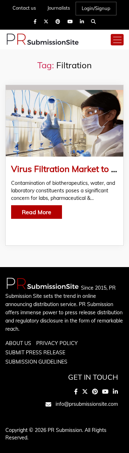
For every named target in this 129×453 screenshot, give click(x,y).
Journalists (58, 8)
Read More (36, 212)
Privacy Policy (57, 343)
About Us (18, 343)
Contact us (24, 8)
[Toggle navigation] (117, 39)
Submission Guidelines (36, 362)
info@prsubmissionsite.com (87, 404)
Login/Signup (96, 8)
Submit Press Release (35, 352)
